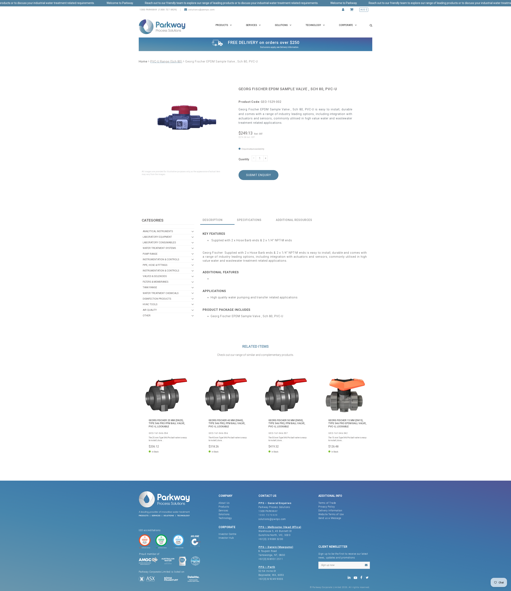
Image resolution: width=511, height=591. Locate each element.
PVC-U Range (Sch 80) (166, 61)
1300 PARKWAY (268, 511)
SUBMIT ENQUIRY (258, 175)
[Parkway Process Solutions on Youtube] (356, 577)
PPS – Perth (266, 566)
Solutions (224, 514)
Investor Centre (227, 534)
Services (223, 510)
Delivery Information (289, 47)
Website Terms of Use (331, 514)
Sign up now (327, 565)
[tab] (217, 220)
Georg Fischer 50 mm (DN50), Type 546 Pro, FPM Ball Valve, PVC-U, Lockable (286, 423)
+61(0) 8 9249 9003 (270, 579)
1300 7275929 (268, 515)
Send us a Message (329, 518)
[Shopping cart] (352, 9)
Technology (225, 518)
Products (224, 506)
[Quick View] (185, 380)
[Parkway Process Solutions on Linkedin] (350, 577)
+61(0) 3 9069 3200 (270, 539)
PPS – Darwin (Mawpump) (275, 546)
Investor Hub (226, 538)
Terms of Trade (327, 503)
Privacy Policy (326, 506)
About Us (224, 503)
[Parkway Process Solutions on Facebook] (362, 577)
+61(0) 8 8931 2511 (270, 559)
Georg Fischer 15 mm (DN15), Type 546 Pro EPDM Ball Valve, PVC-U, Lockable (347, 423)
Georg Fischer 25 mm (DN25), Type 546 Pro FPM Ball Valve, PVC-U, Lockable (167, 423)
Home (143, 61)
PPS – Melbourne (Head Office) (279, 527)
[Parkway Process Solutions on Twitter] (368, 577)
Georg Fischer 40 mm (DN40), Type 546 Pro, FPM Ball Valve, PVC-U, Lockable (227, 423)
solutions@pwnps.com (201, 9)
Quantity (244, 159)
